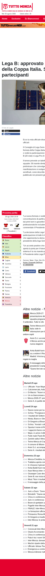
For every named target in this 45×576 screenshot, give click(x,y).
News (31, 260)
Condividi (31, 271)
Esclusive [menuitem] (16, 19)
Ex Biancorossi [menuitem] (32, 19)
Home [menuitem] (4, 19)
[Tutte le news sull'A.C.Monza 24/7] (17, 7)
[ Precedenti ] (11, 231)
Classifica (7, 236)
